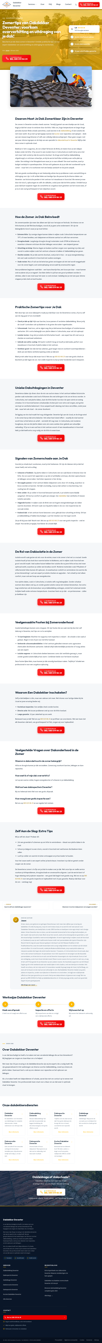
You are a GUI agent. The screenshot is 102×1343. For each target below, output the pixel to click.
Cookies (82, 1340)
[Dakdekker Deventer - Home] (6, 4)
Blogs (58, 4)
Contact (68, 4)
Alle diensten (7, 1299)
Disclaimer (89, 1340)
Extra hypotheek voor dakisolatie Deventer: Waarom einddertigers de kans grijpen (56, 1273)
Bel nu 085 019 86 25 (14, 1317)
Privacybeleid (58, 1340)
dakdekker (63, 496)
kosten (56, 134)
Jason (7, 50)
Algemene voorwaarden (71, 1340)
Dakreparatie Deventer (10, 1290)
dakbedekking (66, 131)
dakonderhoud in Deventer (67, 140)
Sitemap (96, 1340)
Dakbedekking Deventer (11, 1270)
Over (42, 4)
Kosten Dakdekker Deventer (12, 1294)
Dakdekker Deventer (17, 4)
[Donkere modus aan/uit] (76, 5)
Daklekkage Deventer (10, 1280)
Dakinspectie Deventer (10, 1275)
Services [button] (31, 4)
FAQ (50, 4)
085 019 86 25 (60, 356)
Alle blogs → (49, 1296)
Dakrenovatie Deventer (10, 1285)
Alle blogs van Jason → (29, 985)
